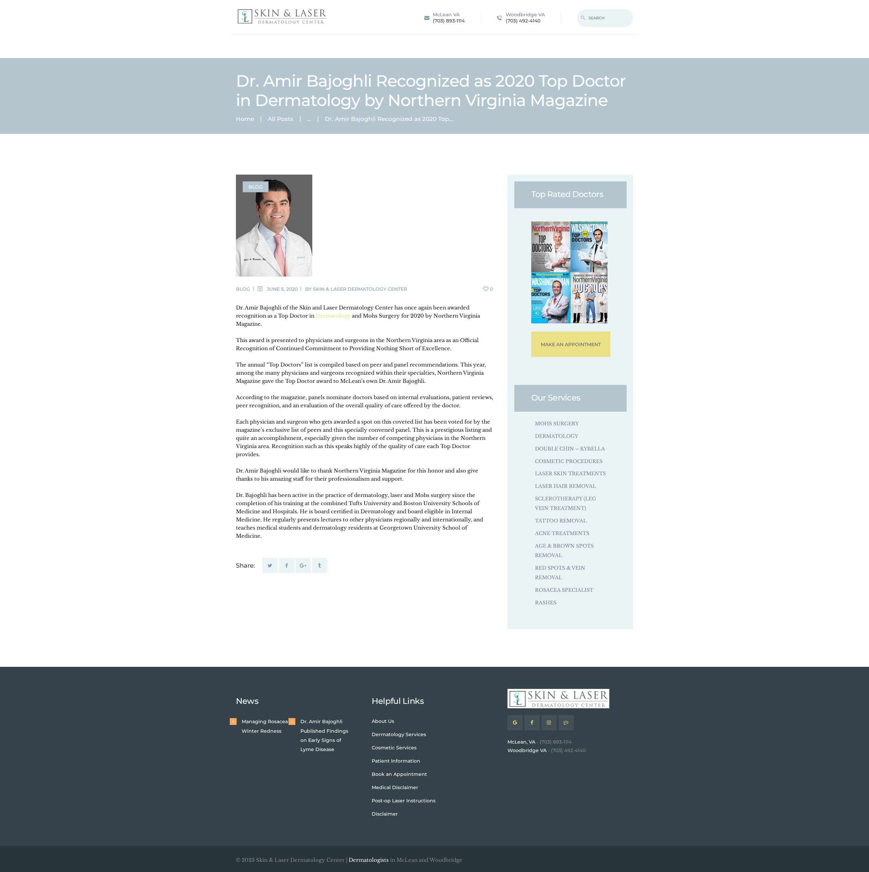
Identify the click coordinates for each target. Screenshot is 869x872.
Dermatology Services (399, 734)
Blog (255, 187)
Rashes (545, 603)
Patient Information (396, 761)
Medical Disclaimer (395, 787)
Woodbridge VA (527, 750)
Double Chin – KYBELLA (570, 449)
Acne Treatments (562, 533)
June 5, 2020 (282, 289)
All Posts (280, 118)
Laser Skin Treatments (570, 473)
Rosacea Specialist (564, 590)
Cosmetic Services (394, 748)
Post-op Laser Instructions (404, 801)
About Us (383, 721)
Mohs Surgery (557, 424)
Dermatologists (369, 860)
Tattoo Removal (561, 521)
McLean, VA (521, 742)
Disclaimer (385, 814)
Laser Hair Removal (565, 486)
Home (245, 119)
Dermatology (333, 316)
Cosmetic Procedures (569, 461)
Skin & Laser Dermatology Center (360, 289)
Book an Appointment (399, 774)
